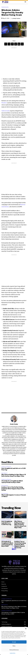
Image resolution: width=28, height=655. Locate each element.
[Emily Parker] (14, 418)
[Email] (22, 44)
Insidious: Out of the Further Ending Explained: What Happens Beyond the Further (12, 489)
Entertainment (4, 485)
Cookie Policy (12, 653)
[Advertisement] (14, 62)
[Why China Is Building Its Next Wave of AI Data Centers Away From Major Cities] (20, 514)
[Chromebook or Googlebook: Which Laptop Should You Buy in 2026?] (7, 534)
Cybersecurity (4, 7)
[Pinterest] (12, 44)
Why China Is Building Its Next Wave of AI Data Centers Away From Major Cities (20, 524)
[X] (9, 44)
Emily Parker (16, 18)
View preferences (14, 649)
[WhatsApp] (15, 44)
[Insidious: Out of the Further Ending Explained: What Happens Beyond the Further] (20, 534)
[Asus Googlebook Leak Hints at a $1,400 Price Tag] (7, 514)
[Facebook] (5, 44)
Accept (14, 642)
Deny (14, 646)
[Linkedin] (19, 44)
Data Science (4, 473)
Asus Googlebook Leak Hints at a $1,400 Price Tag (6, 523)
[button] (26, 628)
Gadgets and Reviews (6, 466)
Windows (4, 102)
